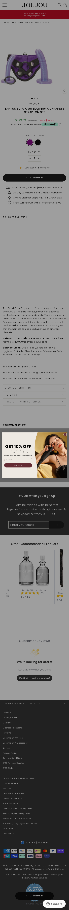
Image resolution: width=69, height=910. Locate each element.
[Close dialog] (65, 434)
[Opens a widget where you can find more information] (54, 904)
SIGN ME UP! (18, 465)
